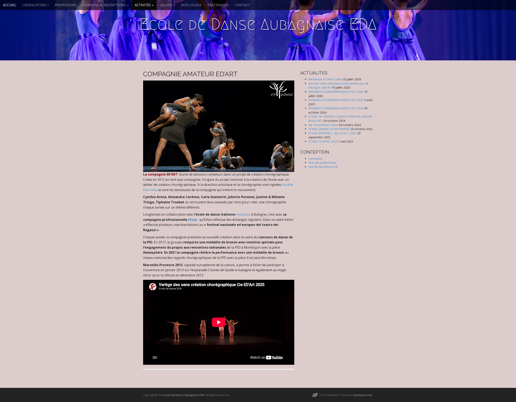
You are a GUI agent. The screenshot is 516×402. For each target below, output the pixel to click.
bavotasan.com (362, 395)
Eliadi (192, 219)
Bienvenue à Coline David (325, 79)
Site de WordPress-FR (322, 167)
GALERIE (166, 5)
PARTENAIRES (218, 5)
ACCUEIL (9, 5)
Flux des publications (322, 162)
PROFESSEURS (65, 5)
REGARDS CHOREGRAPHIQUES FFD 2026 (335, 92)
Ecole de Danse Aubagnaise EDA (258, 24)
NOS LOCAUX (191, 5)
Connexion (315, 158)
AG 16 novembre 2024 (323, 125)
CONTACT (242, 5)
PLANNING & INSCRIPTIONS (104, 5)
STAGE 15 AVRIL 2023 (322, 141)
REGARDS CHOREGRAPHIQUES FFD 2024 (335, 108)
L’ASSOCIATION (34, 5)
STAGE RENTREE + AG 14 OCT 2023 (332, 133)
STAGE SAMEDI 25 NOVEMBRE (329, 129)
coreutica (243, 214)
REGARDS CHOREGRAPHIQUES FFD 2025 (335, 100)
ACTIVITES (143, 5)
